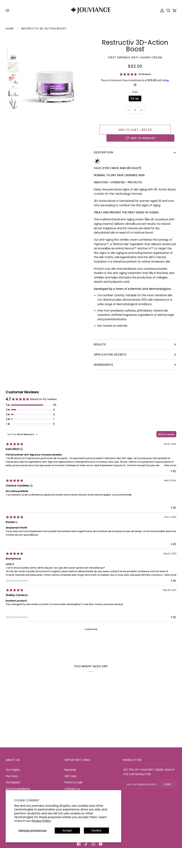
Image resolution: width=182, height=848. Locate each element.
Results (100, 344)
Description (103, 152)
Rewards (70, 770)
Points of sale (73, 782)
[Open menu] (8, 10)
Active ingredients (18, 789)
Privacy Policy (41, 821)
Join (167, 784)
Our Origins (13, 770)
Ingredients (103, 365)
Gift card (70, 776)
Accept (67, 830)
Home (10, 28)
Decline (96, 830)
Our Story (12, 776)
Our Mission (13, 782)
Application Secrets (110, 354)
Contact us (72, 789)
